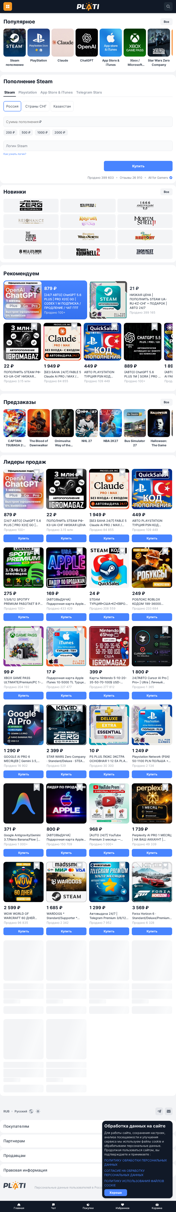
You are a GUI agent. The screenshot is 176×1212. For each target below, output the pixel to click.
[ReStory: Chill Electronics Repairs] (145, 236)
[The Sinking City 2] (31, 236)
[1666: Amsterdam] (145, 206)
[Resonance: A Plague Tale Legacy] (31, 221)
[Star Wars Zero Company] (31, 206)
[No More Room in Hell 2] (87, 252)
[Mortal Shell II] (145, 221)
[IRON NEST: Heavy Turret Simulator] (145, 252)
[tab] (9, 92)
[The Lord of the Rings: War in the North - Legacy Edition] (87, 236)
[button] (19, 1206)
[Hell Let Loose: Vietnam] (31, 252)
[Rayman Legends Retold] (87, 221)
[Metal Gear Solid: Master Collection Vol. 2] (87, 206)
